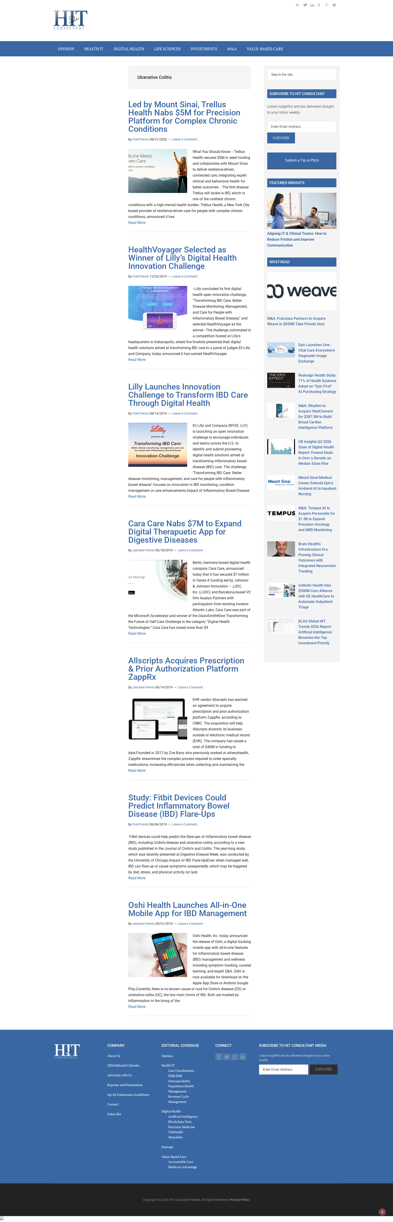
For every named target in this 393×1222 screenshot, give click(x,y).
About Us (113, 1056)
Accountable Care (180, 1162)
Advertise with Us (119, 1075)
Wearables (175, 1137)
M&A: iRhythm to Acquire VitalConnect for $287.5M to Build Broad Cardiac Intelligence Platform (315, 417)
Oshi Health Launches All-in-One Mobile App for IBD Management (187, 909)
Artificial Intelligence (183, 1116)
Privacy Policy (239, 1200)
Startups (167, 1147)
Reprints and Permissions (125, 1085)
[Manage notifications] (382, 1212)
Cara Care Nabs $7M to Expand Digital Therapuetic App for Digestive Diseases (185, 532)
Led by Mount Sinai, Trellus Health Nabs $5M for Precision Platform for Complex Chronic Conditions (184, 117)
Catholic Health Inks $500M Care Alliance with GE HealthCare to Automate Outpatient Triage (316, 596)
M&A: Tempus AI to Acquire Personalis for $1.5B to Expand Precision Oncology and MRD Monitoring (316, 519)
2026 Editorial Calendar (123, 1065)
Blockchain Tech (179, 1122)
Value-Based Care (173, 1157)
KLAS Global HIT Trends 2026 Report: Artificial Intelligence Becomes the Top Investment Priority (315, 632)
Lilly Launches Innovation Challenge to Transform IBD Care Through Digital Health (188, 395)
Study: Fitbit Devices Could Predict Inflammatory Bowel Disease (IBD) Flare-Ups (178, 806)
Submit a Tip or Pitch (302, 160)
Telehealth (175, 1132)
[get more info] (336, 6)
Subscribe (114, 1114)
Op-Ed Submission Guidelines (128, 1094)
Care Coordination (181, 1070)
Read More (137, 222)
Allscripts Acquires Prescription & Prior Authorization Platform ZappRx (186, 669)
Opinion (167, 1056)
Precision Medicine (181, 1127)
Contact (112, 1104)
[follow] (307, 6)
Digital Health (171, 1111)
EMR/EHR (175, 1076)
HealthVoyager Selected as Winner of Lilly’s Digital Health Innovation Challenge (182, 258)
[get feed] (299, 6)
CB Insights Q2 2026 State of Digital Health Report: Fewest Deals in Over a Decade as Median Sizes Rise (316, 453)
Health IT (168, 1065)
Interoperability (179, 1081)
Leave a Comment (184, 139)
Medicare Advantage (182, 1167)
